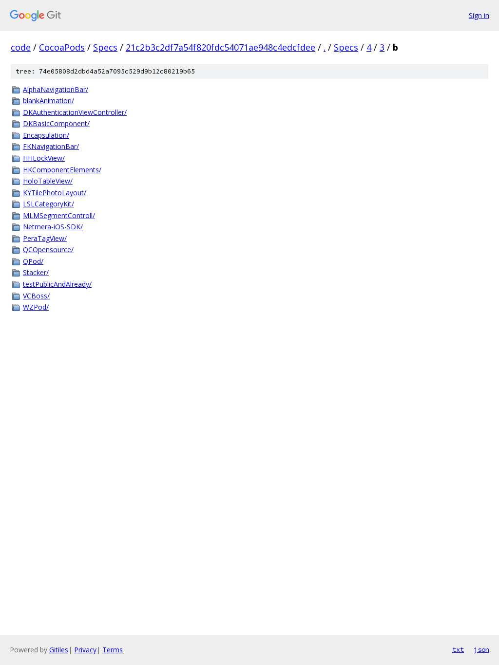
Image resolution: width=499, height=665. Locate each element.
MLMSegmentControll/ (59, 215)
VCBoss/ (36, 295)
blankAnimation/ (48, 100)
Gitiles (58, 649)
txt (458, 649)
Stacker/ (36, 272)
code (21, 47)
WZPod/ (36, 307)
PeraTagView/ (45, 238)
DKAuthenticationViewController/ (75, 112)
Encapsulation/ (46, 135)
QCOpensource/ (48, 249)
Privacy (85, 649)
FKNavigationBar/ (51, 146)
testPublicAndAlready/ (57, 284)
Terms (112, 649)
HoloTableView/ (48, 180)
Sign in (479, 15)
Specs (105, 47)
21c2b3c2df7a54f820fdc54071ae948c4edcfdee (220, 47)
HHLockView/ (44, 158)
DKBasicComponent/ (56, 123)
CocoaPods (62, 47)
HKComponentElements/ (62, 169)
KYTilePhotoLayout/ (54, 192)
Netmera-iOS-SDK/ (53, 226)
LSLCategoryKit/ (48, 203)
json (481, 649)
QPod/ (33, 261)
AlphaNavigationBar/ (55, 89)
